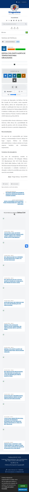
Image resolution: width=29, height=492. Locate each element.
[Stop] (16, 87)
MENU (4, 32)
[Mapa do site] (19, 20)
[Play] (12, 87)
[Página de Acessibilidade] (21, 20)
